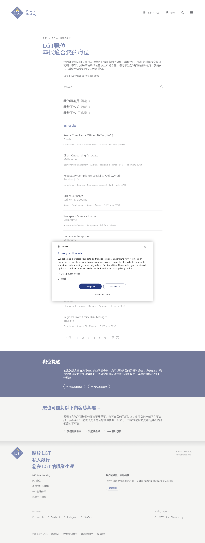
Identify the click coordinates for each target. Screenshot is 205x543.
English (64, 246)
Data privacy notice (70, 273)
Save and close (102, 295)
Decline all (115, 286)
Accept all (90, 286)
